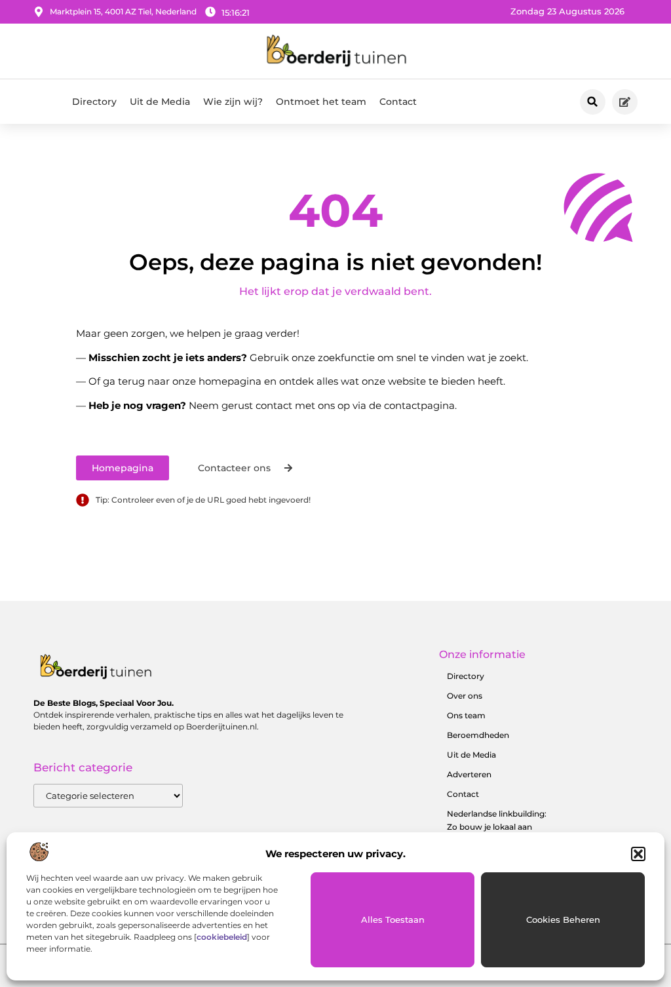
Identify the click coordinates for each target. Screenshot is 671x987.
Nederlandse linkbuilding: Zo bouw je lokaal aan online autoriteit (496, 827)
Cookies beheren (563, 919)
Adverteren (469, 774)
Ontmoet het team (321, 101)
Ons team (466, 715)
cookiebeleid (222, 937)
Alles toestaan (393, 919)
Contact (398, 101)
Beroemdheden (478, 735)
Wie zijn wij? (233, 101)
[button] (638, 854)
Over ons (464, 696)
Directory (94, 101)
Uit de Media (160, 101)
